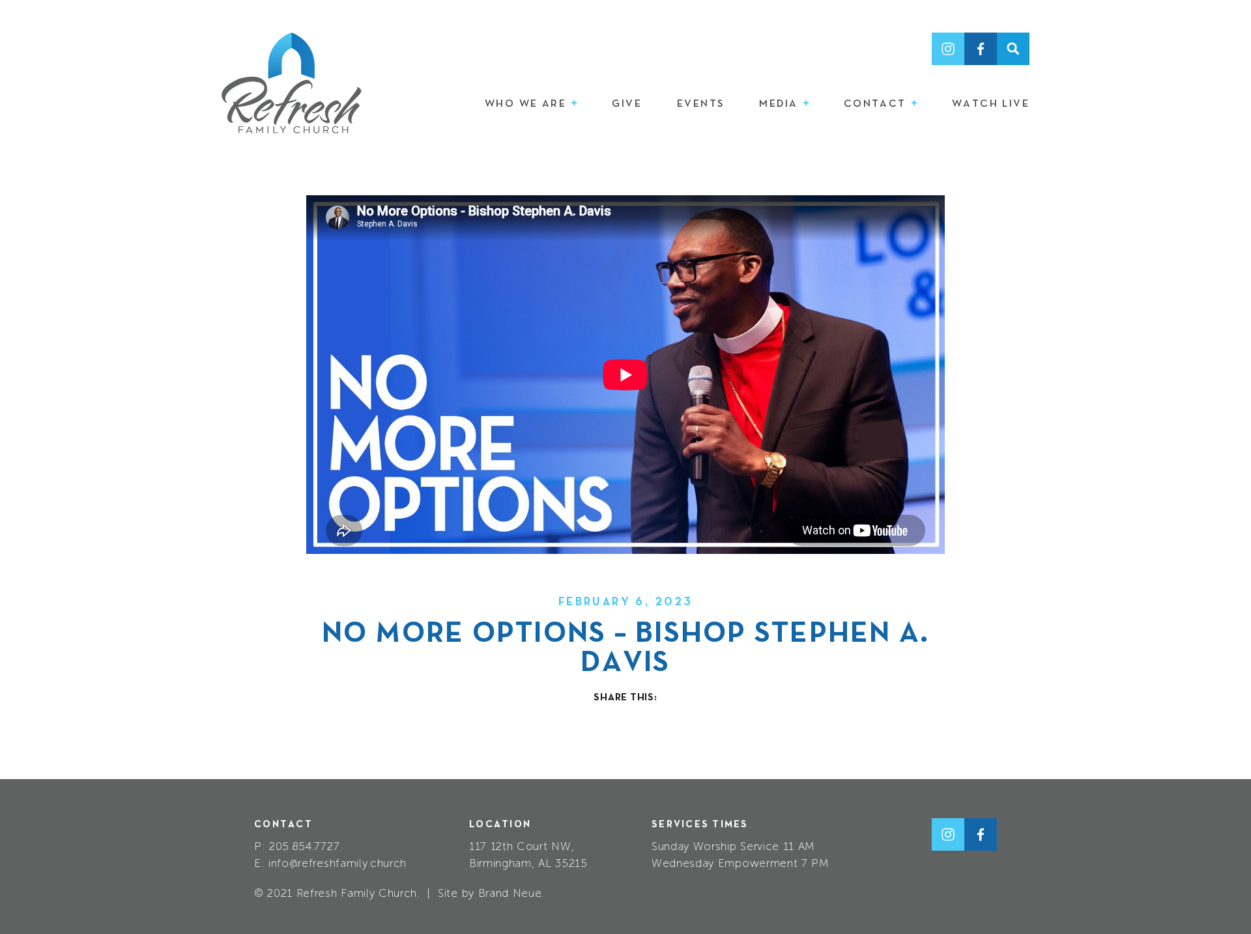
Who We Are (527, 104)
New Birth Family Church (292, 83)
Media (780, 104)
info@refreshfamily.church (337, 863)
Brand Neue (510, 893)
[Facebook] (980, 49)
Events (700, 104)
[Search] (1013, 49)
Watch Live (990, 104)
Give (627, 104)
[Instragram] (948, 49)
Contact (877, 104)
